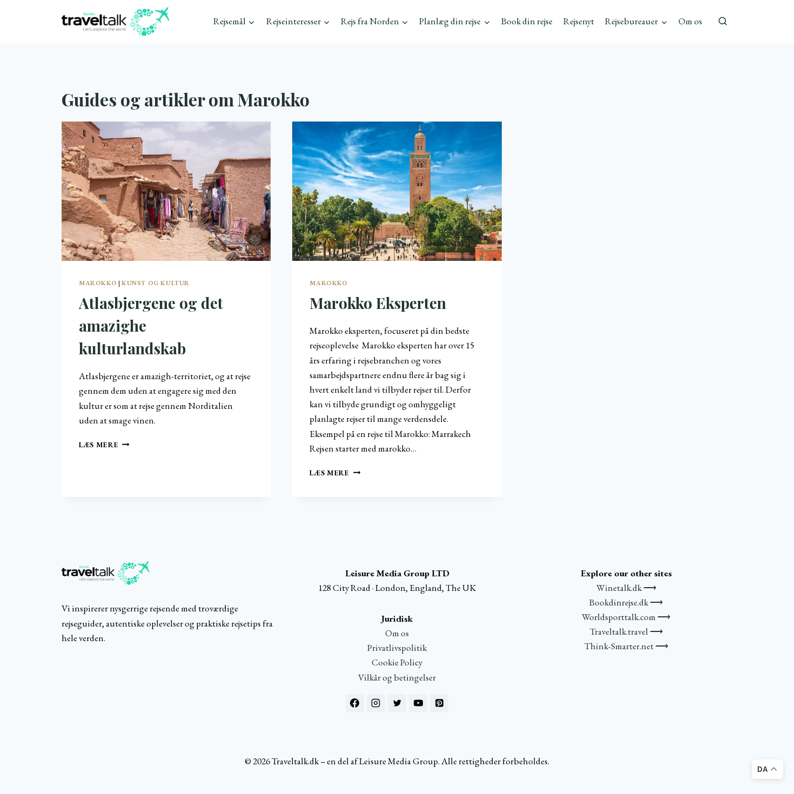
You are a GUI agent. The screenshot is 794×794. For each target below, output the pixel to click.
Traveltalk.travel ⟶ (626, 631)
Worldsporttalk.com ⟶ (626, 617)
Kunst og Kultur (156, 283)
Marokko (98, 283)
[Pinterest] (439, 703)
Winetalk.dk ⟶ (626, 588)
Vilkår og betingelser (397, 677)
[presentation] (166, 191)
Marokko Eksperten (377, 303)
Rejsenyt (578, 21)
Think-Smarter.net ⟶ (626, 646)
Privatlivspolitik (397, 648)
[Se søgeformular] (722, 21)
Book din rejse (527, 21)
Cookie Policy (397, 662)
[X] (397, 703)
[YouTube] (418, 703)
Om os (690, 21)
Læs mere (104, 444)
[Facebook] (355, 703)
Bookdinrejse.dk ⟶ (626, 602)
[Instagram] (376, 703)
